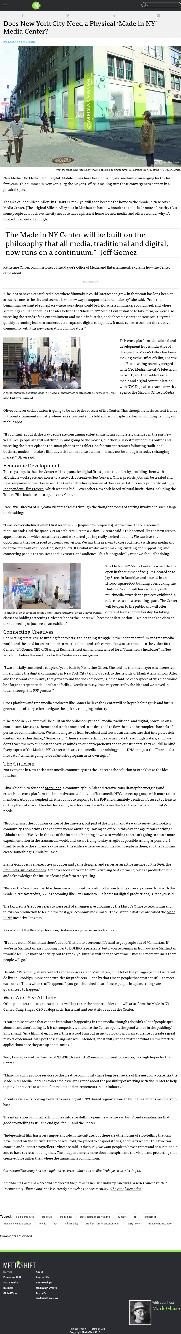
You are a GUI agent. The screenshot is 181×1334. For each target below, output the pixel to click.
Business (8, 1288)
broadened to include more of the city (140, 207)
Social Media (10, 1282)
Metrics (7, 1272)
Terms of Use (97, 1328)
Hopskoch (55, 1009)
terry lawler (134, 1223)
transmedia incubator (160, 1223)
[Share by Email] (158, 15)
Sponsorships (44, 1282)
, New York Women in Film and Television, (96, 1057)
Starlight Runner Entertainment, (71, 649)
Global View (10, 1293)
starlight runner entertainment (103, 1223)
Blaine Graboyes (16, 864)
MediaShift (19, 1264)
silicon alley (71, 1223)
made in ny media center (17, 1223)
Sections (5, 5)
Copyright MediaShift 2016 (85, 1332)
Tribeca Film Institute (20, 494)
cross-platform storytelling (95, 1216)
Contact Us (42, 1277)
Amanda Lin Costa (21, 42)
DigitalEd (41, 1293)
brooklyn (46, 1216)
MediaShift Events (46, 1288)
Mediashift (36, 5)
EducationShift (12, 1277)
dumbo (121, 1216)
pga (55, 1223)
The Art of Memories (126, 1188)
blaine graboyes (25, 1216)
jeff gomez (150, 1216)
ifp (135, 1216)
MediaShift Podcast (47, 1298)
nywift (42, 1223)
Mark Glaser (166, 1308)
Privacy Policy (78, 1328)
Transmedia (108, 793)
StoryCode (53, 787)
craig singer (66, 1216)
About (39, 1272)
